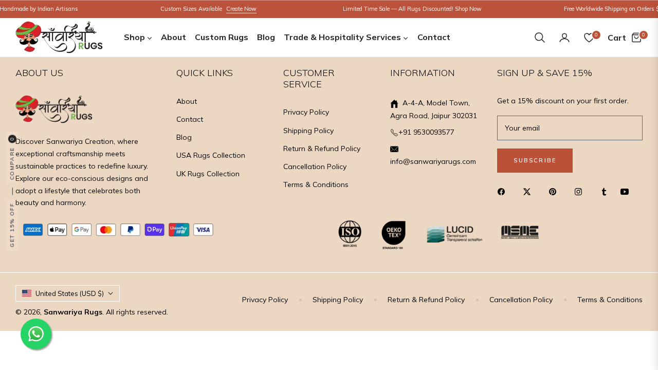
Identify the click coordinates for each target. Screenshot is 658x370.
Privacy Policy (306, 112)
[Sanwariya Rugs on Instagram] (581, 191)
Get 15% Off (12, 225)
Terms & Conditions (316, 184)
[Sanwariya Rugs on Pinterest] (555, 191)
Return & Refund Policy (321, 148)
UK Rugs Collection (208, 173)
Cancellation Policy (314, 166)
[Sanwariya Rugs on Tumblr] (604, 191)
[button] (539, 37)
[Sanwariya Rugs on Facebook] (503, 191)
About (186, 101)
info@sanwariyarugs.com (433, 161)
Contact (189, 119)
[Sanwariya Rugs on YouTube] (627, 191)
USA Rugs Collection (210, 155)
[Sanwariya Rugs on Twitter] (529, 191)
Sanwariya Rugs (73, 312)
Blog (184, 137)
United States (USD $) (69, 293)
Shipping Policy (308, 130)
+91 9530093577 (426, 132)
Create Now (235, 8)
